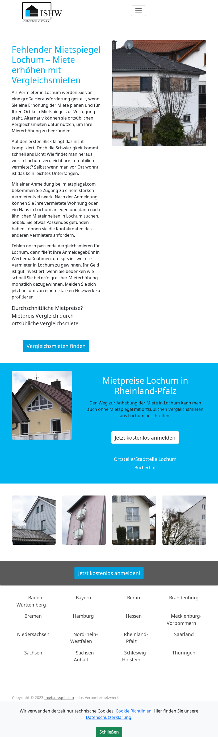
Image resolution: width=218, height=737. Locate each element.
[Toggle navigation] (138, 10)
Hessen (134, 616)
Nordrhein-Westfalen (84, 637)
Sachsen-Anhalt (85, 656)
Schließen (109, 732)
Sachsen (33, 652)
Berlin (133, 597)
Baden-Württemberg (31, 601)
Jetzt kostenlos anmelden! (109, 572)
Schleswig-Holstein (135, 656)
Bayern (83, 597)
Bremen (33, 616)
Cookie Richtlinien (134, 711)
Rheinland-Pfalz (136, 637)
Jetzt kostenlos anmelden (145, 437)
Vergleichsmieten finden (56, 345)
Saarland (184, 634)
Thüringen (183, 652)
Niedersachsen (33, 634)
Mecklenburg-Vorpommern (184, 619)
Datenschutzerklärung (108, 717)
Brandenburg (184, 597)
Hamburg (83, 616)
